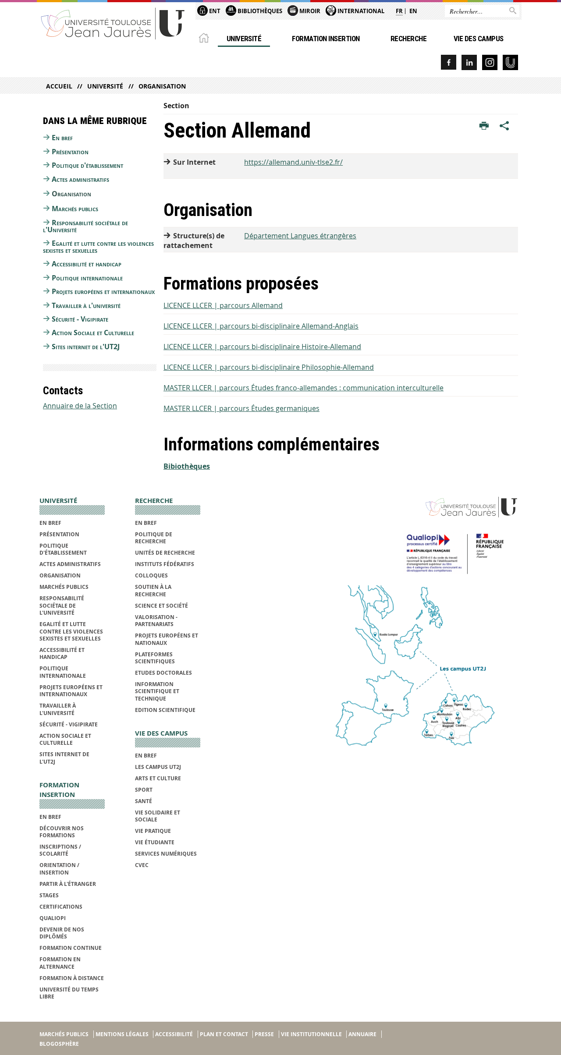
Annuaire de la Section (80, 406)
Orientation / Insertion (59, 868)
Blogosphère (59, 1044)
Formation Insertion (325, 38)
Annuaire (362, 1034)
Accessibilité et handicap (86, 264)
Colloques (151, 575)
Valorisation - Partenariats (156, 620)
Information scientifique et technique (157, 691)
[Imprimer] (484, 126)
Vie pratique (153, 831)
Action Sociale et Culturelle (93, 332)
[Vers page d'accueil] (113, 23)
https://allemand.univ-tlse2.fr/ (293, 162)
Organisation (161, 86)
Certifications (60, 906)
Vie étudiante (154, 842)
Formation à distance (71, 978)
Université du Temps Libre (69, 993)
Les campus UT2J (158, 767)
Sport (144, 789)
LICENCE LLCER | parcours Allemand (223, 305)
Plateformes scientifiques (155, 658)
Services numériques (166, 853)
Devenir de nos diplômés (61, 933)
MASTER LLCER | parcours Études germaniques (241, 408)
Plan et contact (224, 1034)
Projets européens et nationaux (166, 639)
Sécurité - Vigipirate (80, 319)
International (360, 11)
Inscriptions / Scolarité (60, 850)
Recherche (408, 38)
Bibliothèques (259, 11)
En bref (62, 137)
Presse (264, 1034)
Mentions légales (122, 1034)
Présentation (70, 151)
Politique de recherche (153, 538)
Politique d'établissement (87, 165)
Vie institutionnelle (311, 1034)
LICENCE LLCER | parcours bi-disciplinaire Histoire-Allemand (262, 346)
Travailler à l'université (86, 305)
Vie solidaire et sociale (157, 816)
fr (399, 11)
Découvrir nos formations (61, 832)
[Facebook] (448, 62)
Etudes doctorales (163, 672)
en (413, 11)
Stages (49, 895)
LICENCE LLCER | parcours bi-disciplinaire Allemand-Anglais (261, 326)
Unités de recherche (165, 552)
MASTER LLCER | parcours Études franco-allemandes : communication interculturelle (303, 388)
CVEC (142, 865)
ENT (214, 11)
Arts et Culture (158, 778)
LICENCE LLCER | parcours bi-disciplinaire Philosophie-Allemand (268, 367)
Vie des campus (479, 38)
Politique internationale (87, 278)
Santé (143, 801)
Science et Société (161, 605)
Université (244, 38)
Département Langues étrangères (300, 236)
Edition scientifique (165, 710)
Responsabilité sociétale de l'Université (85, 226)
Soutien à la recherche (153, 590)
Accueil (59, 86)
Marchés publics (75, 208)
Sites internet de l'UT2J (86, 346)
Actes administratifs (80, 179)
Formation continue (70, 948)
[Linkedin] (469, 62)
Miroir (309, 11)
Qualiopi (52, 918)
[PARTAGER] (504, 126)
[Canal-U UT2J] (510, 62)
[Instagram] (489, 62)
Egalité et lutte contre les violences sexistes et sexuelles (98, 246)
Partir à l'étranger (67, 884)
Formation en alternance (60, 963)
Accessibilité (174, 1034)
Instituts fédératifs (164, 564)
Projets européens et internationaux (103, 291)
